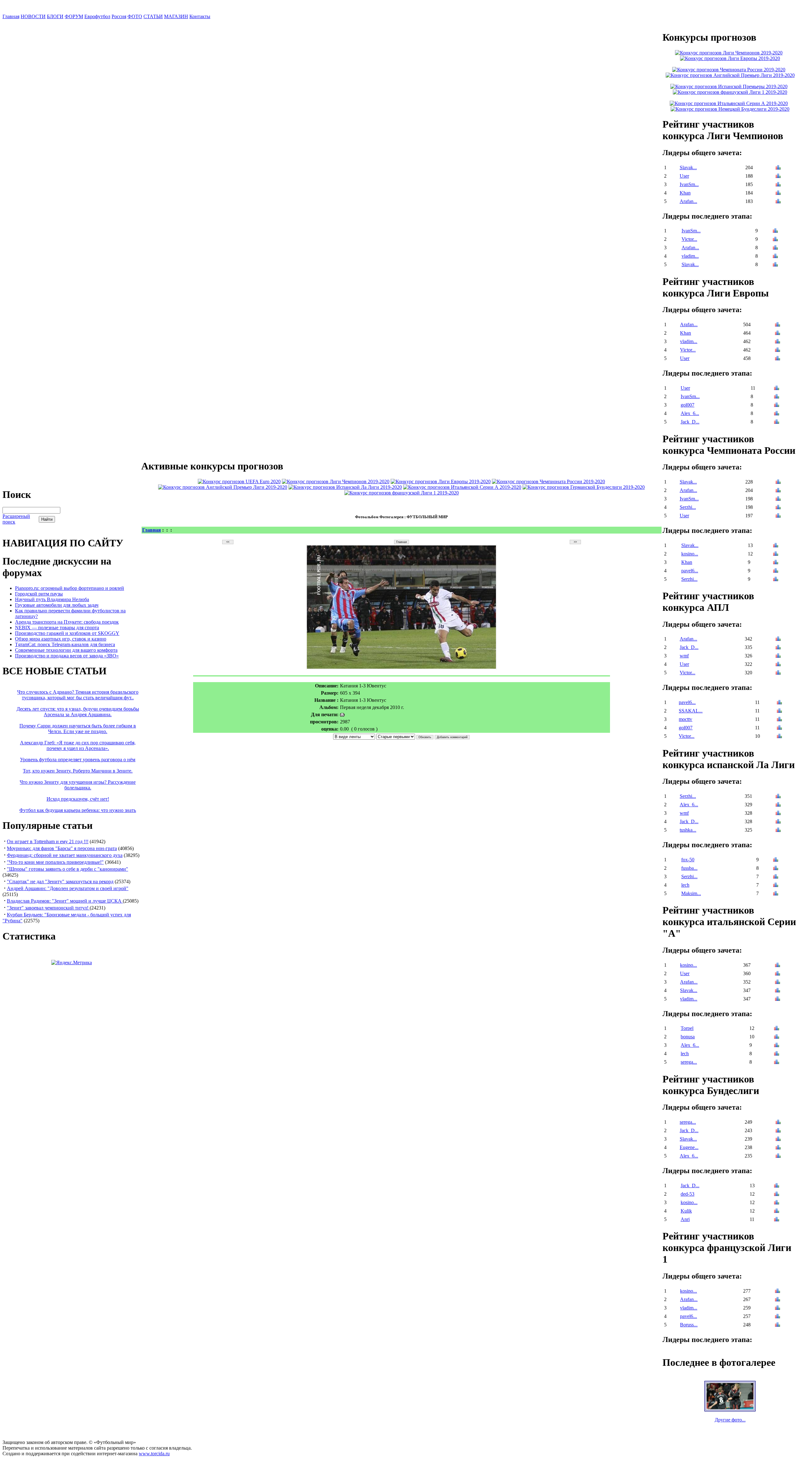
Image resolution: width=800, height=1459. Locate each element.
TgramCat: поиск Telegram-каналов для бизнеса (65, 644)
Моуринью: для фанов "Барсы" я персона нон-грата (62, 848)
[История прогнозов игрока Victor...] (775, 239)
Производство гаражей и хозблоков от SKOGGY (67, 633)
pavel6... (689, 570)
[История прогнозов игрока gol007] (776, 405)
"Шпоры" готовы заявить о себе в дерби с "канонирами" (67, 869)
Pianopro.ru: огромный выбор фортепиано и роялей (69, 588)
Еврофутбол (97, 16)
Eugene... (689, 1147)
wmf (684, 655)
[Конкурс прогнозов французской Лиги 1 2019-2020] (401, 492)
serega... (689, 1062)
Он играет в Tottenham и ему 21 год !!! (47, 841)
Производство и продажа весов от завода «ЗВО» (67, 655)
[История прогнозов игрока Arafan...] (778, 202)
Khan (685, 192)
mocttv (685, 719)
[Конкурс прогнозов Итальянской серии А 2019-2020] (462, 487)
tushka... (688, 830)
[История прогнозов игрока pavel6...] (775, 571)
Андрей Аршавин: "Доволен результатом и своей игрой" (67, 888)
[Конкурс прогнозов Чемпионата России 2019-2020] (548, 481)
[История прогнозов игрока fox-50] (775, 860)
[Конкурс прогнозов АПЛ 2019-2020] (222, 487)
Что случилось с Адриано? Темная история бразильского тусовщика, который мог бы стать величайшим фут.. (77, 694)
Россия (119, 16)
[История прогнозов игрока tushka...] (778, 830)
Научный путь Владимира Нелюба (52, 599)
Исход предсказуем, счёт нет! (78, 799)
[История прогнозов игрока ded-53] (776, 1194)
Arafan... (688, 201)
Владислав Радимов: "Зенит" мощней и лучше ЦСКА (65, 901)
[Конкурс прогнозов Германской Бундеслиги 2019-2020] (583, 487)
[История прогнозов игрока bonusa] (776, 1037)
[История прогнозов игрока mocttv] (779, 719)
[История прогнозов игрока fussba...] (775, 868)
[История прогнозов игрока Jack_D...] (776, 422)
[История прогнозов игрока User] (778, 176)
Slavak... (688, 167)
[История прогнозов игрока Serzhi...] (778, 507)
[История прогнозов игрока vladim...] (775, 256)
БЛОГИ (55, 16)
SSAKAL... (690, 710)
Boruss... (689, 1324)
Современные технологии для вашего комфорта (66, 650)
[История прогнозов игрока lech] (775, 885)
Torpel (687, 1028)
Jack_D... (690, 421)
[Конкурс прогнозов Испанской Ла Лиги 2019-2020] (345, 487)
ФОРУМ (74, 16)
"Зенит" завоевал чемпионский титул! (48, 907)
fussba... (689, 868)
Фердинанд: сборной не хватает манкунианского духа (64, 855)
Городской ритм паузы (39, 593)
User (684, 176)
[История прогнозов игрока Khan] (778, 193)
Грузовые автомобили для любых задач (56, 605)
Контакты (199, 16)
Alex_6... (690, 413)
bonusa (688, 1036)
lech (685, 885)
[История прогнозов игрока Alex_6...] (776, 414)
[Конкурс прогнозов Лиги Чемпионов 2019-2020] (335, 481)
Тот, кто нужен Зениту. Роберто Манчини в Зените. (77, 770)
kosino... (689, 553)
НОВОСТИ (33, 16)
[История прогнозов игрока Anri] (776, 1220)
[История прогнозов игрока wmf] (778, 656)
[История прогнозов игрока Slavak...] (778, 168)
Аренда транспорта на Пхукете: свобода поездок (67, 622)
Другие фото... (730, 1419)
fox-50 (687, 859)
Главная (10, 16)
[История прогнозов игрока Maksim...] (775, 894)
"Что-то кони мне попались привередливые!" (55, 862)
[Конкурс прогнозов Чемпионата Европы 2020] (239, 481)
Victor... (689, 239)
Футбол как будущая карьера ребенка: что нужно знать (77, 810)
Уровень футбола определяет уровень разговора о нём (77, 759)
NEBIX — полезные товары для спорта (57, 627)
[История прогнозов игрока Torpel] (776, 1028)
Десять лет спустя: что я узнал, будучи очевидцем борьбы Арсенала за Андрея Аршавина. (78, 711)
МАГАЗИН (176, 16)
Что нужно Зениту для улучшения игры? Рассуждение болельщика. (78, 784)
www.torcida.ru (154, 1453)
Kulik (686, 1210)
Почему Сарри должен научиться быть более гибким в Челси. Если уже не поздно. (77, 728)
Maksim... (691, 893)
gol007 (687, 405)
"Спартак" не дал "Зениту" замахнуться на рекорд (60, 881)
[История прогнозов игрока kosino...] (775, 554)
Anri (685, 1219)
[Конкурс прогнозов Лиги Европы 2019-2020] (441, 481)
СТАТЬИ (153, 16)
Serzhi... (688, 507)
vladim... (690, 256)
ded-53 (687, 1194)
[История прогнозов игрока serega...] (776, 1062)
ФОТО (135, 16)
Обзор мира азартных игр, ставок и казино (60, 638)
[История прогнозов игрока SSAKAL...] (779, 711)
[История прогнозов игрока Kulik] (776, 1211)
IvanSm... (689, 184)
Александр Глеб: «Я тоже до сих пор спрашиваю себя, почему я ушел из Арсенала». (78, 745)
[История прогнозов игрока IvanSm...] (778, 185)
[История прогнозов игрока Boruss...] (777, 1325)
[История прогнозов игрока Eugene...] (778, 1148)
